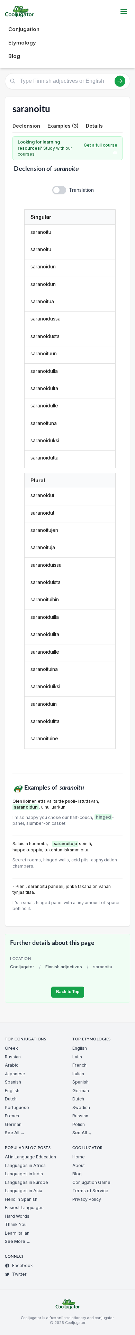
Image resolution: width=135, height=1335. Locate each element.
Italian (78, 1073)
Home (78, 1156)
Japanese (15, 1073)
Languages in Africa (25, 1165)
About (78, 1165)
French (12, 1115)
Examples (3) (63, 126)
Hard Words (17, 1216)
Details (94, 126)
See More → (17, 1241)
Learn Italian (17, 1233)
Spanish (13, 1082)
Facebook (22, 1265)
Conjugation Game (91, 1182)
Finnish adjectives (63, 966)
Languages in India (24, 1173)
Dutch (11, 1098)
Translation (81, 190)
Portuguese (17, 1107)
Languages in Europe (26, 1182)
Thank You (16, 1224)
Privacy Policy (86, 1199)
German (13, 1124)
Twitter (19, 1274)
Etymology (22, 42)
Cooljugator (22, 966)
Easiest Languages (24, 1207)
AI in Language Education (30, 1156)
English (12, 1090)
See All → (15, 1132)
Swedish (81, 1107)
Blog (14, 56)
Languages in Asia (23, 1190)
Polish (78, 1124)
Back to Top (67, 991)
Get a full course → (100, 148)
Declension (26, 126)
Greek (11, 1048)
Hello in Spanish (21, 1199)
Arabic (11, 1065)
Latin (77, 1056)
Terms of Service (90, 1190)
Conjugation (23, 29)
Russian (13, 1056)
